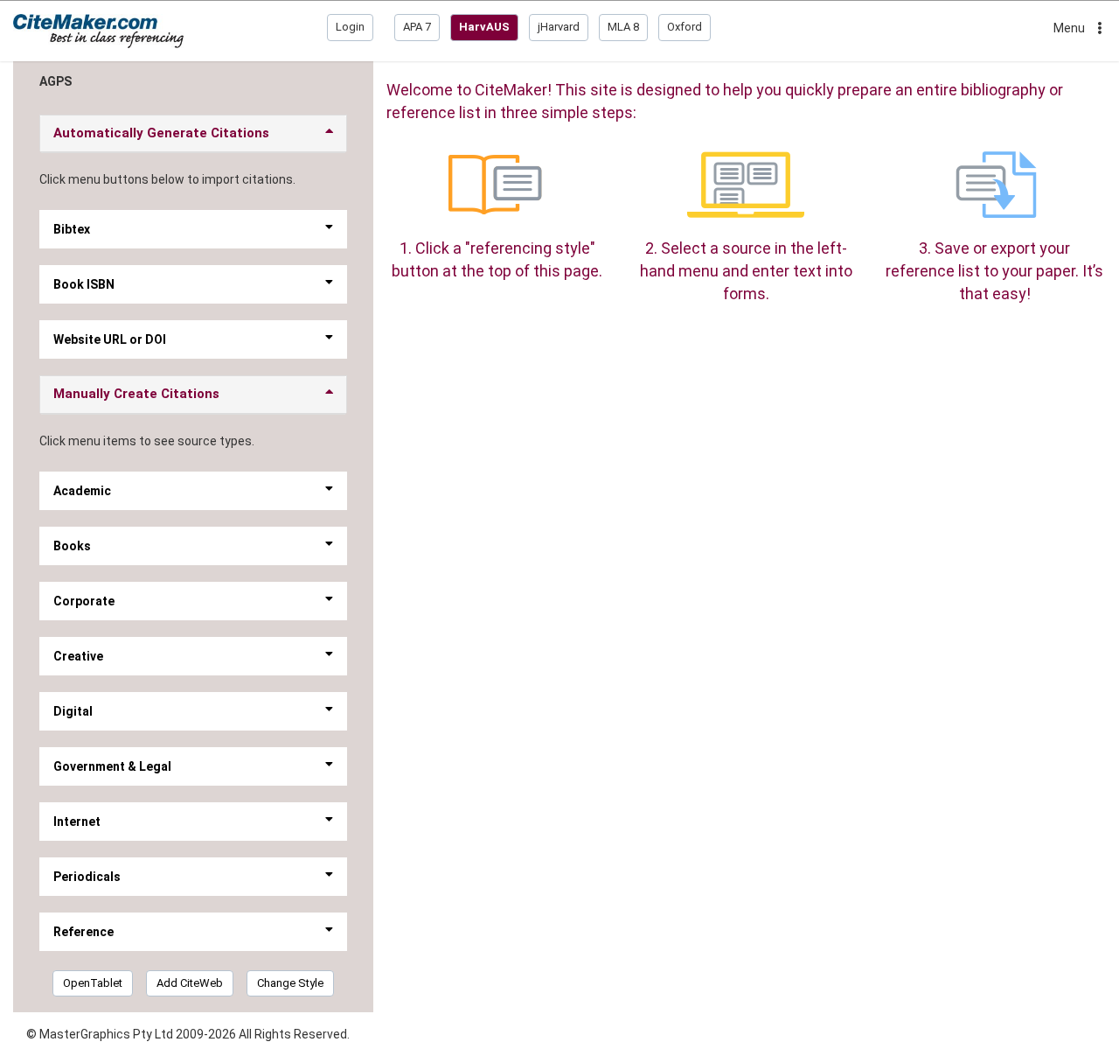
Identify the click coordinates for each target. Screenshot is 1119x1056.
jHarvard (559, 26)
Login (350, 26)
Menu (1069, 28)
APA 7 (417, 26)
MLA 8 (623, 26)
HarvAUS (484, 26)
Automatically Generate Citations (161, 133)
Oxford (684, 26)
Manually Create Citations (136, 394)
